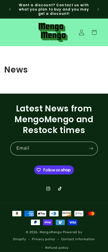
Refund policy (56, 247)
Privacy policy (43, 239)
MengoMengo (51, 232)
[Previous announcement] (9, 9)
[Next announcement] (98, 9)
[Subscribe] (91, 149)
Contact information (78, 239)
